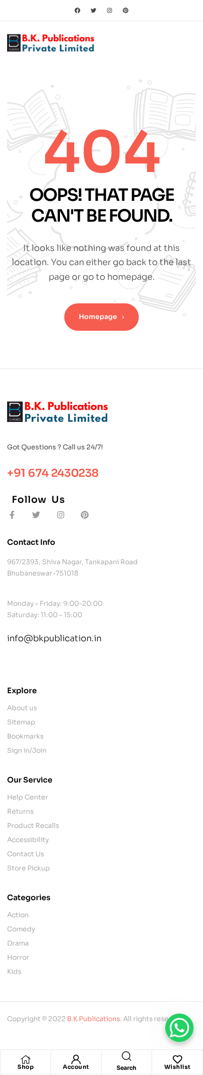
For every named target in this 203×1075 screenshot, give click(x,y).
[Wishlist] (177, 1059)
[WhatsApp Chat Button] (179, 1028)
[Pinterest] (125, 10)
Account (76, 1066)
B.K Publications (93, 1019)
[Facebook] (77, 10)
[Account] (76, 1059)
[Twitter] (93, 10)
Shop (25, 1066)
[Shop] (25, 1059)
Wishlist (177, 1066)
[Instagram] (109, 10)
